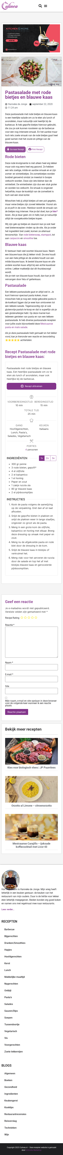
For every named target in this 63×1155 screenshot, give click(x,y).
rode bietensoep (32, 234)
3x (53, 458)
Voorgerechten (12, 1044)
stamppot (46, 234)
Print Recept (37, 149)
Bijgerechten (11, 936)
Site (7, 686)
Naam (9, 662)
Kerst (7, 963)
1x (42, 458)
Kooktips (8, 1107)
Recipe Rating (12, 618)
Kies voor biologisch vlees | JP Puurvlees (31, 767)
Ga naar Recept (17, 149)
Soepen (8, 1017)
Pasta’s (8, 997)
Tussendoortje (11, 1024)
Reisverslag (10, 1121)
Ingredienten (11, 1093)
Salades (8, 1004)
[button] (45, 6)
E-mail (9, 674)
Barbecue (9, 929)
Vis (6, 1038)
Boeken (8, 1080)
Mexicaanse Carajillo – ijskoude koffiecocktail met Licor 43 (31, 845)
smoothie (28, 238)
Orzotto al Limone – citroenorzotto (31, 805)
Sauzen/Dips (11, 1010)
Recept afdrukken (33, 386)
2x (47, 458)
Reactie (9, 625)
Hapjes (8, 949)
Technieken (10, 1127)
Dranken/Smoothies (14, 943)
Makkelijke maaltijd (14, 977)
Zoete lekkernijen (13, 1051)
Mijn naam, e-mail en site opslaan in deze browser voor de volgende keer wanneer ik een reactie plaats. (31, 703)
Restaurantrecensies (15, 1114)
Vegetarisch (10, 1031)
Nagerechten (11, 983)
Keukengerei (11, 1100)
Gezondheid (10, 1087)
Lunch (7, 970)
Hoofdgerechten (13, 956)
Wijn (6, 1134)
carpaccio (15, 238)
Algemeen (9, 1073)
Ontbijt (7, 990)
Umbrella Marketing (33, 1150)
